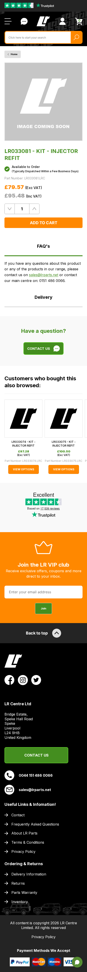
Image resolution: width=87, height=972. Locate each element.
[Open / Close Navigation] (8, 21)
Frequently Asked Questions (35, 824)
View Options (23, 469)
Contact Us (24, 21)
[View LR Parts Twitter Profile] (36, 679)
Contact (18, 815)
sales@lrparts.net (43, 275)
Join (43, 608)
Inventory (19, 901)
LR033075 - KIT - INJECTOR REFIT (64, 443)
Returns (18, 883)
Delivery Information (28, 874)
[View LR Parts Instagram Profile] (23, 679)
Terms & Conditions (27, 842)
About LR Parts (24, 833)
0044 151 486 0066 (36, 775)
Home (14, 54)
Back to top (37, 633)
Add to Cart (43, 222)
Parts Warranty (24, 892)
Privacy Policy (23, 851)
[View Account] (62, 21)
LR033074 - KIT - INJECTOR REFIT (23, 443)
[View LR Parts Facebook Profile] (9, 679)
